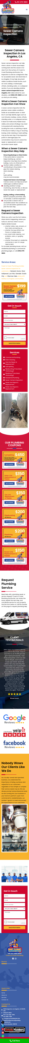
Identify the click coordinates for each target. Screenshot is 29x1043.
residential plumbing (8, 248)
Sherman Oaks (12, 276)
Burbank (13, 271)
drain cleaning (12, 133)
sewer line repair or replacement (14, 190)
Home (3, 993)
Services (3, 997)
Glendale (18, 273)
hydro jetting (23, 133)
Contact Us (4, 1000)
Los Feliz (12, 273)
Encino (19, 271)
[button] (26, 9)
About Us (4, 995)
